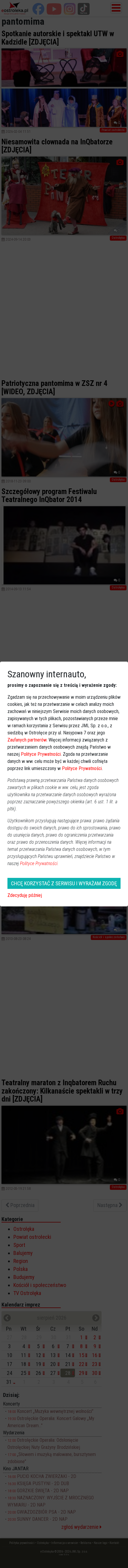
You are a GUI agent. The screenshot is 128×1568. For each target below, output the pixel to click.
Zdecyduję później (24, 895)
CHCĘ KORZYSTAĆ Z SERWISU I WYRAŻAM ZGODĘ (64, 883)
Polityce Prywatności (41, 754)
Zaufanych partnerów (26, 740)
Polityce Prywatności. (39, 863)
